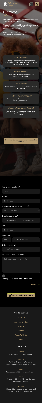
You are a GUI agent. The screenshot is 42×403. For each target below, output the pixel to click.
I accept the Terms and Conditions (17, 279)
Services (21, 142)
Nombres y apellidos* (11, 187)
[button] (25, 4)
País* (4, 226)
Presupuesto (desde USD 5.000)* (16, 206)
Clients (21, 330)
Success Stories (21, 322)
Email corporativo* (10, 216)
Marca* (5, 197)
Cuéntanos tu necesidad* (13, 255)
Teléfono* (6, 235)
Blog (21, 339)
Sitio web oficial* (9, 245)
